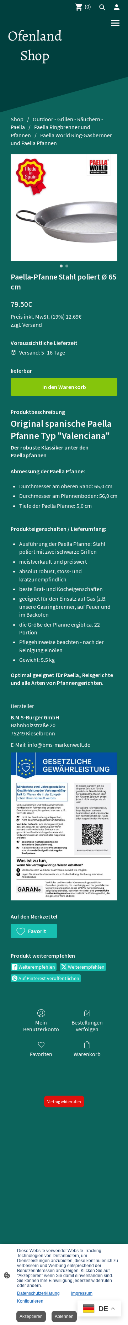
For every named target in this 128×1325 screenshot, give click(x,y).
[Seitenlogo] (35, 71)
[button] (34, 931)
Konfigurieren (30, 1301)
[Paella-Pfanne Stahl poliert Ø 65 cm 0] (64, 207)
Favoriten (41, 1054)
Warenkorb (87, 1054)
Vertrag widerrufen (64, 1101)
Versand (32, 324)
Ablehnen (64, 1316)
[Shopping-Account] (116, 7)
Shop (17, 119)
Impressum (81, 1293)
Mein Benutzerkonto (41, 1026)
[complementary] (99, 1309)
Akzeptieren (31, 1316)
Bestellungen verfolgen (87, 1026)
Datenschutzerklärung (38, 1293)
